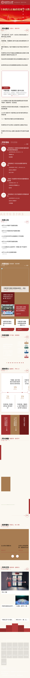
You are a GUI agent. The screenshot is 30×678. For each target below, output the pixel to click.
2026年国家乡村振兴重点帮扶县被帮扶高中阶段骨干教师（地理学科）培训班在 (14, 101)
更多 (27, 30)
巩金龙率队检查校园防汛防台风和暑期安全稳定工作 (15, 59)
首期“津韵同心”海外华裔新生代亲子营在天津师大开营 (15, 47)
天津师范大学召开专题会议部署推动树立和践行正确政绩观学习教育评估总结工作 (15, 54)
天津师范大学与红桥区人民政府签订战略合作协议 (14, 125)
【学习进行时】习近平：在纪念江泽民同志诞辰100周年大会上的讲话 (14, 35)
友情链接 (4, 671)
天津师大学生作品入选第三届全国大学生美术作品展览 (15, 132)
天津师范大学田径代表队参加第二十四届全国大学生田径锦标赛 (15, 107)
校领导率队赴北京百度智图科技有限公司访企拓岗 (14, 65)
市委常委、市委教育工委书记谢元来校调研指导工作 (15, 41)
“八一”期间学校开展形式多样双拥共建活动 (12, 119)
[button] (23, 8)
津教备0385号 (14, 675)
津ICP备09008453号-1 (5, 675)
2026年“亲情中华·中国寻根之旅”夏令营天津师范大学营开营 (14, 113)
